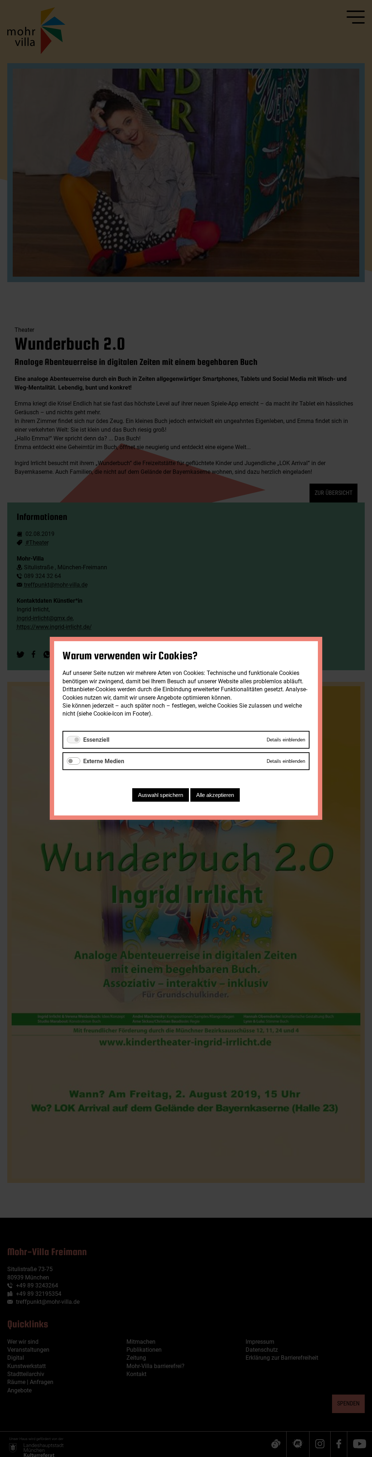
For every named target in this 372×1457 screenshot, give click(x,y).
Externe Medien (103, 761)
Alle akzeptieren (215, 795)
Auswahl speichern (160, 795)
